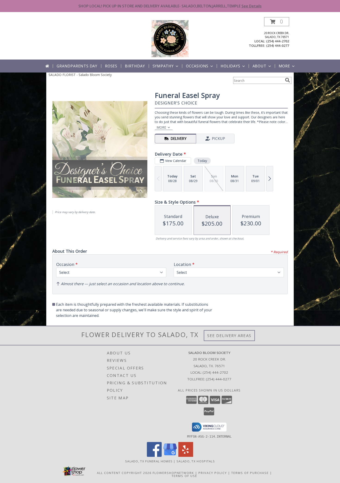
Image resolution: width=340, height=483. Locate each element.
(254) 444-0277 (277, 45)
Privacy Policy (212, 473)
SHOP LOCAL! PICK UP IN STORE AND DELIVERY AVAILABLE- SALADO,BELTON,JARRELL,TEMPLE (170, 6)
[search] (287, 80)
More (284, 66)
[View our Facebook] (154, 455)
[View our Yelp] (185, 455)
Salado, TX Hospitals (195, 461)
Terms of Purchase (250, 473)
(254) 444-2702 (277, 41)
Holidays (230, 66)
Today (202, 160)
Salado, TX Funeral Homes (149, 461)
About (259, 66)
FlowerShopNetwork (173, 473)
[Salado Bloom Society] (170, 38)
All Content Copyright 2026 (124, 473)
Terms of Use (184, 476)
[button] (276, 21)
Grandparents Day (77, 66)
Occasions (197, 66)
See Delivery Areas (229, 335)
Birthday (135, 66)
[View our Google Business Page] (170, 455)
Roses (111, 66)
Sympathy (163, 66)
